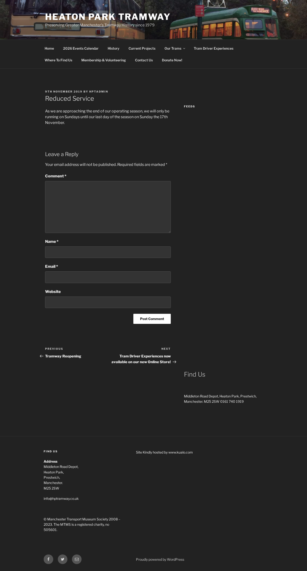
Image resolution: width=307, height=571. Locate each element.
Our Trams (173, 48)
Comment (55, 176)
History (113, 48)
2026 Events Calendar (81, 48)
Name (52, 241)
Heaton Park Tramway (108, 17)
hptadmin (98, 91)
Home (49, 48)
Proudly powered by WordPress (160, 559)
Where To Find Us (58, 60)
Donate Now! (172, 60)
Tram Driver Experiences (213, 48)
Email (51, 266)
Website (53, 291)
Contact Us (144, 60)
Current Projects (142, 48)
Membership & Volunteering (103, 60)
